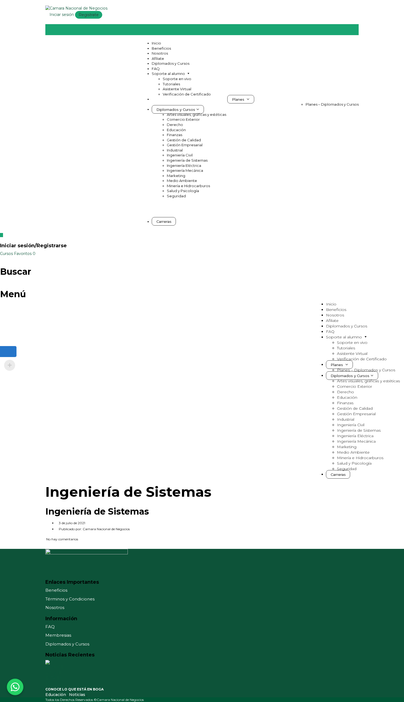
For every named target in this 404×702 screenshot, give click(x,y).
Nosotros (160, 53)
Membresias (58, 635)
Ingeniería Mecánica (185, 170)
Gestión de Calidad (184, 140)
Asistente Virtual (177, 89)
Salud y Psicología (183, 191)
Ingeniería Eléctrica (184, 165)
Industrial (175, 150)
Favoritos (24, 253)
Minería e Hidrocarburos (188, 186)
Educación (176, 130)
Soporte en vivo (177, 79)
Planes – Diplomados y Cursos (332, 104)
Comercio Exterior (183, 119)
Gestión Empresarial (185, 145)
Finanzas (174, 135)
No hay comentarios (61, 539)
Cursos (7, 253)
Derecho (175, 124)
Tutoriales (171, 84)
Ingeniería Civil (180, 155)
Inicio (156, 43)
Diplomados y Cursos (170, 63)
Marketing (176, 175)
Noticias (77, 694)
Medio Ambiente (182, 180)
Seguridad (176, 196)
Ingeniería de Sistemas (187, 160)
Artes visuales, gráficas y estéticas (196, 114)
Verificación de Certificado (187, 94)
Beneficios (161, 48)
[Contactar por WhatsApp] (15, 687)
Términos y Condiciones (70, 599)
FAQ (156, 68)
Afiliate (158, 58)
